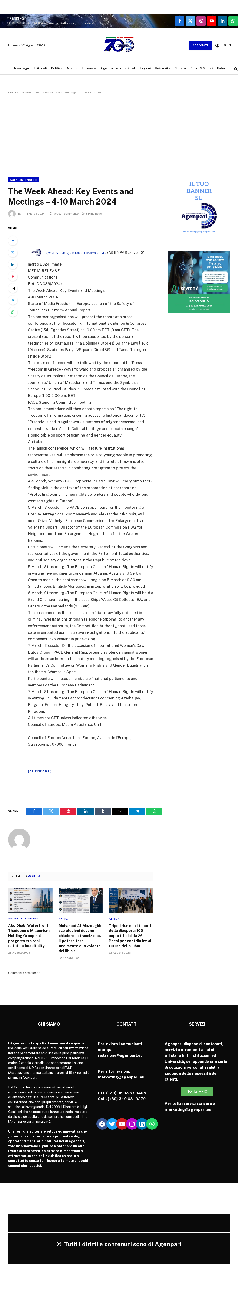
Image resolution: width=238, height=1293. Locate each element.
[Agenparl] (119, 45)
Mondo (72, 68)
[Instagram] (132, 1124)
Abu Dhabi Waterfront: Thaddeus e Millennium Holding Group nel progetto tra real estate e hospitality (29, 935)
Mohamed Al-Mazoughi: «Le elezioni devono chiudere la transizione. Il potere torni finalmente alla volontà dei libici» (80, 938)
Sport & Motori (201, 68)
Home (12, 92)
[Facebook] (12, 240)
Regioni (145, 68)
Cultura (180, 68)
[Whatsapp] (152, 1124)
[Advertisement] (119, 134)
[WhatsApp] (12, 312)
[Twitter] (12, 252)
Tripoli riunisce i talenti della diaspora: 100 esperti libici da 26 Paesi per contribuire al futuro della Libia (130, 936)
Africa (64, 918)
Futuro (222, 68)
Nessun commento (66, 213)
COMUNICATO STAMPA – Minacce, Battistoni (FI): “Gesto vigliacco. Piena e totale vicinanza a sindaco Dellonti (53, 23)
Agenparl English (23, 179)
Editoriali (40, 68)
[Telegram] (12, 300)
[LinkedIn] (12, 264)
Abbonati (200, 45)
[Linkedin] (142, 1124)
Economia (89, 68)
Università (162, 68)
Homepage (21, 68)
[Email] (12, 288)
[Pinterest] (12, 276)
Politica (57, 68)
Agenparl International (118, 68)
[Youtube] (122, 1124)
